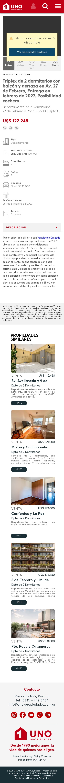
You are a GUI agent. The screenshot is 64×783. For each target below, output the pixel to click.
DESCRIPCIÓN (16, 227)
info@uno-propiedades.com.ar (32, 704)
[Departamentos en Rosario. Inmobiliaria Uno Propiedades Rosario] (16, 7)
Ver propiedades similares (32, 52)
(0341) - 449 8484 (34, 700)
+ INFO (18, 403)
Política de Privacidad (38, 778)
